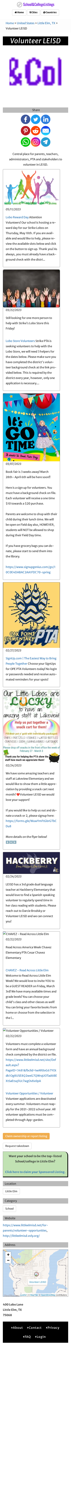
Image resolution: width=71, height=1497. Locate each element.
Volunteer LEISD (37, 1281)
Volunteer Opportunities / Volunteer (29, 1093)
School (9, 1208)
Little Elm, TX (46, 23)
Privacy (53, 1328)
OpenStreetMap (48, 1294)
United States (25, 23)
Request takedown (17, 1146)
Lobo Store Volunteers (20, 341)
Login (41, 1337)
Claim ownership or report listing (26, 1136)
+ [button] (8, 1254)
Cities (34, 12)
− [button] (8, 1260)
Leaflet (23, 1294)
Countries (51, 12)
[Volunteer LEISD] (36, 1274)
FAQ (28, 1337)
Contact (35, 1328)
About (18, 1328)
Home (20, 12)
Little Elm (11, 1191)
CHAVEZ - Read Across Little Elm (27, 970)
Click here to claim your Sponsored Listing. (35, 1172)
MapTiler (34, 1294)
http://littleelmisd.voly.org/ (21, 1236)
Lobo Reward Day (17, 217)
